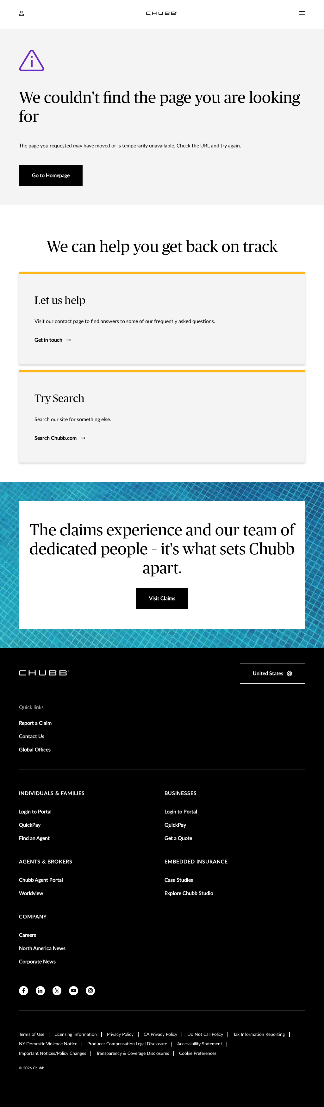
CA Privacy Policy (160, 1034)
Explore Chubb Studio (189, 893)
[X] (57, 990)
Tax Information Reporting (259, 1034)
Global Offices (35, 749)
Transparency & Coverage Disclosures (132, 1053)
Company (33, 916)
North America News (42, 948)
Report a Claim (35, 723)
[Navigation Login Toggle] (21, 13)
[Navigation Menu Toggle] (302, 13)
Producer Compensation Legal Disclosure (127, 1044)
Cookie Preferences (197, 1053)
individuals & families (52, 793)
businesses (181, 793)
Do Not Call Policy (205, 1034)
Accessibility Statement (199, 1044)
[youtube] (73, 990)
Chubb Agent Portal (41, 880)
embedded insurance (196, 861)
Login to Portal (35, 811)
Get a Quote (178, 838)
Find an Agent (34, 838)
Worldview (31, 893)
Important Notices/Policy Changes (52, 1053)
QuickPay (29, 825)
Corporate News (37, 961)
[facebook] (23, 990)
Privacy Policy (120, 1034)
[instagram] (90, 990)
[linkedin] (40, 990)
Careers (27, 935)
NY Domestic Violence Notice (48, 1044)
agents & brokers (45, 861)
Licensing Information (75, 1034)
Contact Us (31, 736)
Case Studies (179, 880)
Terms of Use (31, 1034)
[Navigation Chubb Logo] (162, 14)
